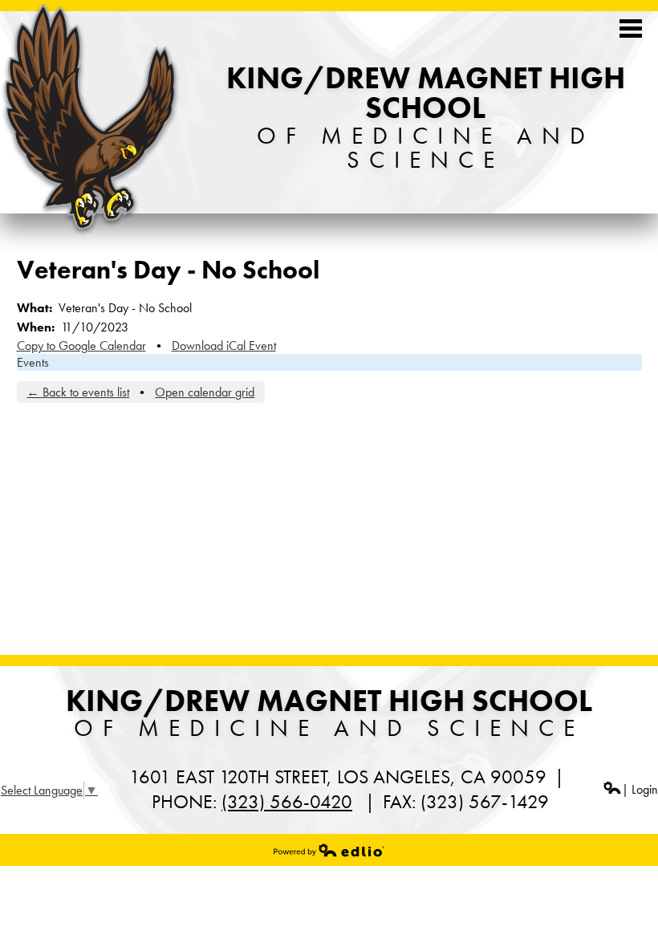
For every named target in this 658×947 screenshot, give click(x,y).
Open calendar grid (204, 392)
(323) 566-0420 (286, 801)
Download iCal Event (224, 345)
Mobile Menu (630, 28)
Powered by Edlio (329, 850)
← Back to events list (77, 392)
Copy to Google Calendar (81, 345)
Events (33, 362)
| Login (640, 789)
